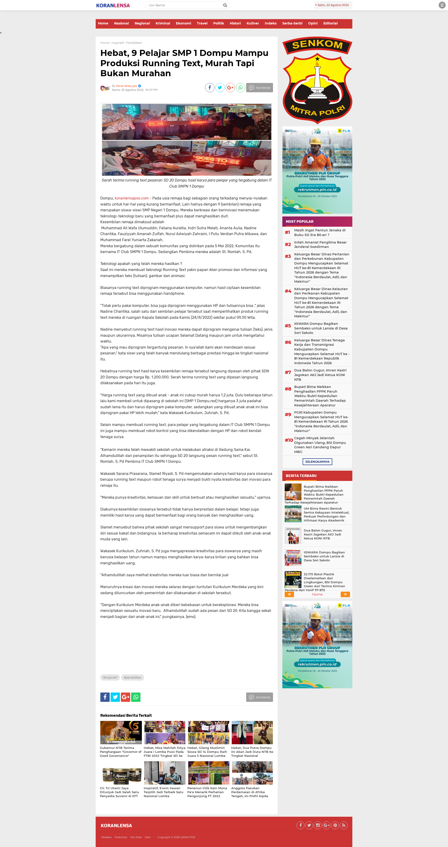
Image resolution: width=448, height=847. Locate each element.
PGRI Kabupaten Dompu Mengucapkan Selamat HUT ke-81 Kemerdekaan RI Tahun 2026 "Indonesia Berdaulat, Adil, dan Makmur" (321, 421)
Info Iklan (136, 837)
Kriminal (163, 23)
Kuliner (253, 23)
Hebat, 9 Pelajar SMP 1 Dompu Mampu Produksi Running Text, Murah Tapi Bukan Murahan (184, 63)
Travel (202, 23)
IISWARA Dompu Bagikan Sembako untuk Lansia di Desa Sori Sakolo (321, 328)
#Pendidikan (132, 677)
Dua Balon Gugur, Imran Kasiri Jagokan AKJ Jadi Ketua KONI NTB (320, 374)
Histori (235, 23)
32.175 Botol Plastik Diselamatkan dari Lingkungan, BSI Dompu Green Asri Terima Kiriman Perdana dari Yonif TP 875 (315, 582)
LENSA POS (187, 837)
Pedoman (121, 837)
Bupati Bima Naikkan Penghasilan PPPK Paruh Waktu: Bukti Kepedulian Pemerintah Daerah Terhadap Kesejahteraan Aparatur (320, 396)
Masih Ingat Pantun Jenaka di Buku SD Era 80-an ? (320, 232)
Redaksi (107, 837)
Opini (313, 23)
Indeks (270, 23)
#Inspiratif (110, 677)
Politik (218, 23)
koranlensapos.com (132, 198)
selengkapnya (317, 461)
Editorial (330, 23)
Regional (142, 23)
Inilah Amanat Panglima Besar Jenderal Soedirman (320, 244)
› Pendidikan (133, 43)
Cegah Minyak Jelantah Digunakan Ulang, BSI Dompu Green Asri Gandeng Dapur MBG (320, 445)
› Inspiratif (117, 43)
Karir (148, 837)
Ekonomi (183, 23)
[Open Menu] (442, 5)
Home (103, 23)
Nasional (121, 23)
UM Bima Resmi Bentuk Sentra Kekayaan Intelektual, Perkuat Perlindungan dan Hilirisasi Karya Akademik (326, 514)
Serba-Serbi (292, 23)
